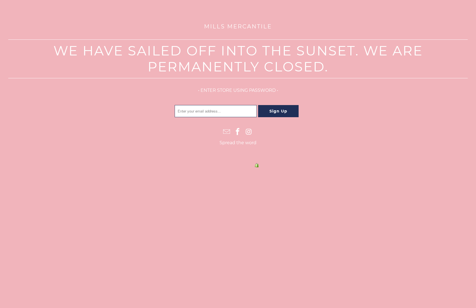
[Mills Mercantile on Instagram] (248, 132)
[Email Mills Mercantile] (226, 132)
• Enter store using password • (238, 90)
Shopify (267, 165)
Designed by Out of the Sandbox (259, 158)
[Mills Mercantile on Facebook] (237, 132)
